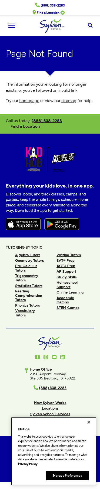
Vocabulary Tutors (25, 312)
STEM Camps (68, 307)
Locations (50, 408)
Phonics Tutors (27, 305)
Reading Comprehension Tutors (28, 295)
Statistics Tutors (28, 285)
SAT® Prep (66, 260)
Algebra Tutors (27, 255)
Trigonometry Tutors (26, 277)
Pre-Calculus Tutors (26, 268)
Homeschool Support (67, 284)
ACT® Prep (66, 266)
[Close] (89, 422)
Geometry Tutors (29, 260)
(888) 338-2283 (47, 120)
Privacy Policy (27, 464)
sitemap (68, 100)
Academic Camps (65, 300)
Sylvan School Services (50, 414)
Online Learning (70, 292)
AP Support (66, 271)
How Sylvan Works (50, 402)
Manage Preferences (67, 475)
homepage (29, 100)
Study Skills (67, 277)
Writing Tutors (69, 255)
